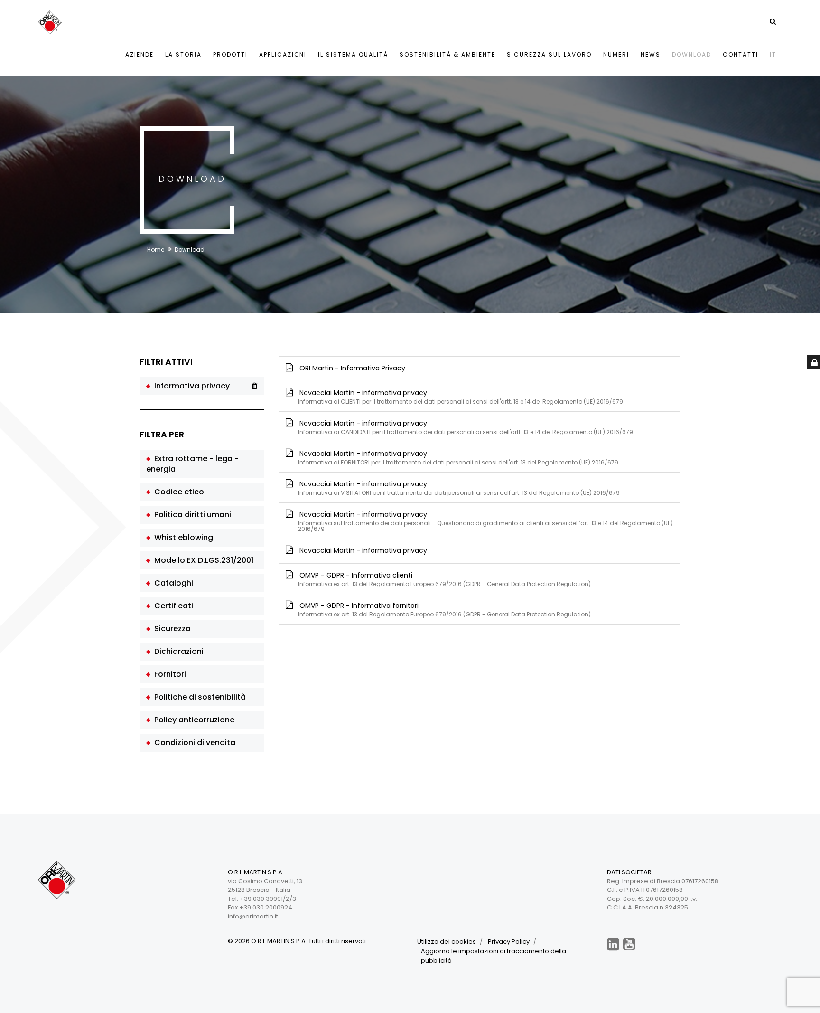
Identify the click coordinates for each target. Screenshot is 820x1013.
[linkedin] (613, 944)
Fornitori (168, 674)
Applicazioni (283, 54)
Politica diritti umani (190, 514)
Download (691, 54)
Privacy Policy (509, 941)
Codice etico (177, 491)
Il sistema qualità (353, 54)
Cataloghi (171, 583)
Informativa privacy (190, 385)
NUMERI (616, 54)
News (651, 54)
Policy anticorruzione (192, 719)
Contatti (740, 54)
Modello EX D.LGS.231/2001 (201, 560)
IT (773, 54)
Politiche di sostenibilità (198, 696)
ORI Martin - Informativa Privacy (351, 368)
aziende (139, 54)
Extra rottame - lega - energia (192, 463)
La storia (183, 54)
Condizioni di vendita (192, 742)
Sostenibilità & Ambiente (447, 54)
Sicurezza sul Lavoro (549, 54)
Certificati (171, 605)
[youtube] (629, 944)
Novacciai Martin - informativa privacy (485, 521)
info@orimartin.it (253, 916)
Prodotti (230, 54)
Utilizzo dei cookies (446, 941)
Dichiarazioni (177, 651)
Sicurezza (170, 628)
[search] (772, 21)
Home (155, 250)
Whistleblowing (181, 537)
